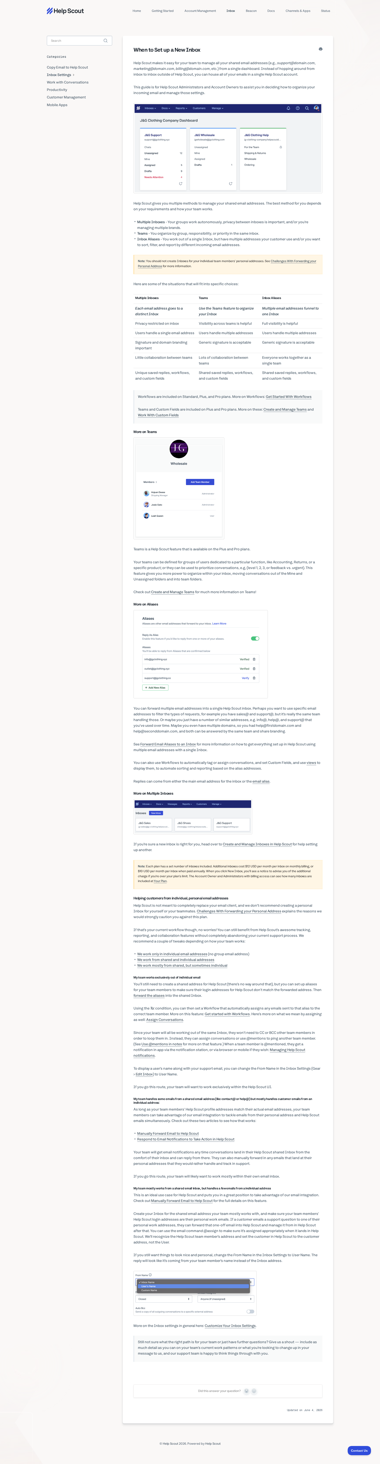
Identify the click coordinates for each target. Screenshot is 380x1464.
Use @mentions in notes (161, 1044)
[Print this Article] (320, 49)
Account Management (200, 11)
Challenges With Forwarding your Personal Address (239, 911)
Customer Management (66, 97)
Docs (271, 11)
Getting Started (163, 11)
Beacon (251, 11)
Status (325, 11)
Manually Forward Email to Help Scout (168, 1133)
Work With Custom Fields (158, 415)
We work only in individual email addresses (172, 954)
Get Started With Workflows (289, 396)
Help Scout (170, 1444)
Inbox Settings (59, 74)
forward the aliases (149, 995)
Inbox (231, 11)
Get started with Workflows (227, 1014)
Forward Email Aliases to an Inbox (168, 744)
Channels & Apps (298, 11)
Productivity (57, 89)
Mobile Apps (57, 105)
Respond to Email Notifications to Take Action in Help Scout (185, 1139)
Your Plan (160, 881)
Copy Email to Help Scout (67, 67)
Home (137, 11)
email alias (261, 781)
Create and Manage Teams (285, 409)
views (311, 762)
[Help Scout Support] (65, 10)
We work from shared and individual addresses (175, 959)
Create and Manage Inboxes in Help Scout (257, 844)
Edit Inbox (144, 1074)
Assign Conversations (164, 1019)
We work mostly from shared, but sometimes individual (182, 965)
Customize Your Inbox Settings (230, 1325)
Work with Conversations (68, 82)
